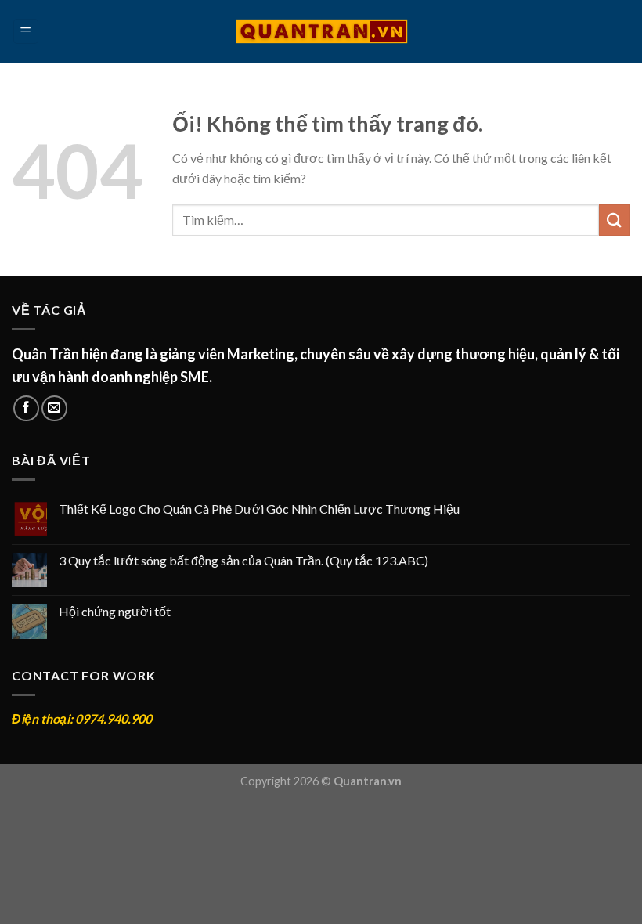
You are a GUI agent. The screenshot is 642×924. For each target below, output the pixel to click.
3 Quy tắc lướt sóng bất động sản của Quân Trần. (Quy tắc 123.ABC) (243, 560)
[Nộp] (614, 219)
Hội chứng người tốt (115, 611)
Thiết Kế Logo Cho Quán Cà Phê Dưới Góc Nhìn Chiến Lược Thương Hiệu (259, 508)
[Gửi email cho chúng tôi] (54, 408)
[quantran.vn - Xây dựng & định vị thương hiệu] (321, 31)
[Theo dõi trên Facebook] (26, 408)
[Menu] (26, 32)
